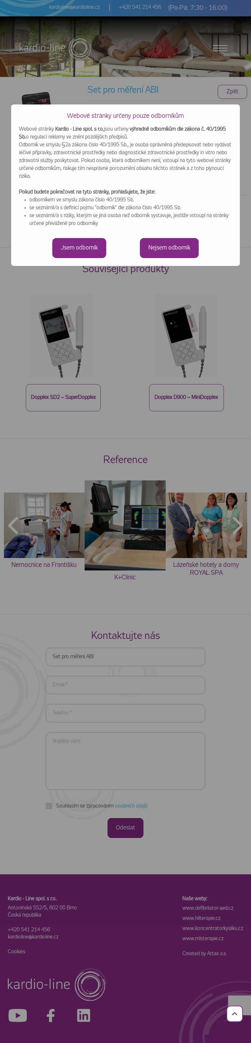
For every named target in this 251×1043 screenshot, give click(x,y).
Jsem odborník (79, 248)
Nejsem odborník (169, 248)
